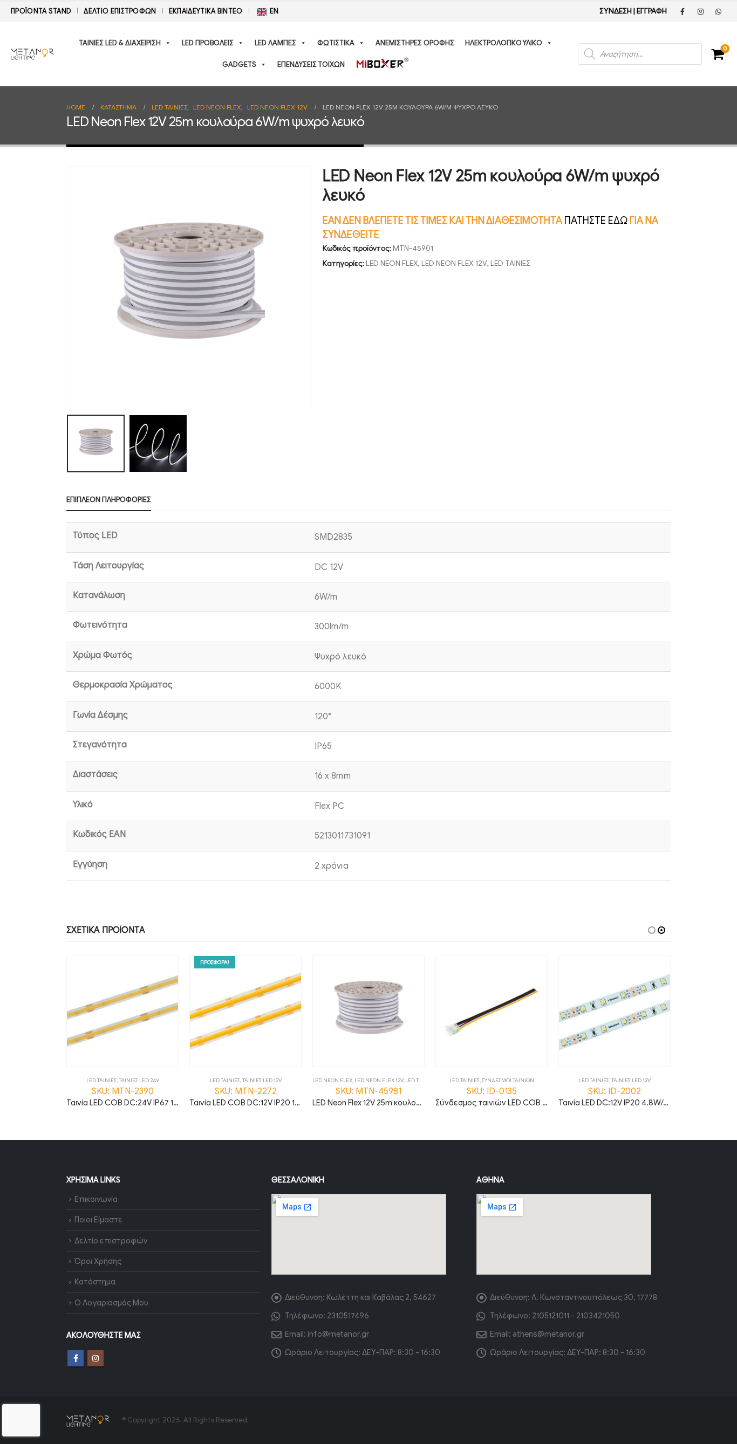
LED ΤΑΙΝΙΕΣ (510, 263)
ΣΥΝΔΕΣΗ (615, 11)
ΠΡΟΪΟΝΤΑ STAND (41, 11)
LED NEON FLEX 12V (454, 263)
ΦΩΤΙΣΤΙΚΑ (335, 42)
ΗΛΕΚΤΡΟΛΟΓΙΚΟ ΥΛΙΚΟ (503, 42)
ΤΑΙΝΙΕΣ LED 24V (139, 1080)
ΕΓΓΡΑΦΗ (652, 11)
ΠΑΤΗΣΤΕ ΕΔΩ (595, 220)
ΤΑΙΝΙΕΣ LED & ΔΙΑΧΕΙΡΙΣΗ (120, 42)
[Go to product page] (122, 1011)
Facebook (75, 1358)
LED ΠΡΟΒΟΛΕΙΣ (208, 42)
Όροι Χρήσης (97, 1261)
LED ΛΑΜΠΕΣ (275, 42)
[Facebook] (682, 11)
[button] (69, 288)
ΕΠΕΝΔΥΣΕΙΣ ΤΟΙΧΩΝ (311, 64)
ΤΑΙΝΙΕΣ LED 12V (262, 1080)
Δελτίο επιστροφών (120, 11)
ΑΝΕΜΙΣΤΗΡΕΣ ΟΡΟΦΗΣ (415, 42)
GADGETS (239, 64)
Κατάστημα (94, 1282)
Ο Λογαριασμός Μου (111, 1303)
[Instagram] (700, 11)
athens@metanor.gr (548, 1334)
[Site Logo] (32, 54)
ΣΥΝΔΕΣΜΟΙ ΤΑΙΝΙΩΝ (508, 1080)
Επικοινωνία (96, 1199)
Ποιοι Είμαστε (98, 1220)
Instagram (95, 1358)
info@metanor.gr (338, 1334)
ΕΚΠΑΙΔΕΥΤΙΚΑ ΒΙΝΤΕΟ (206, 11)
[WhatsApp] (718, 11)
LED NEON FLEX (392, 263)
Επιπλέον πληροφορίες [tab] (108, 499)
